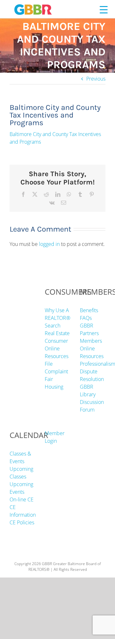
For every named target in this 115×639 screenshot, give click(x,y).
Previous (95, 78)
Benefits (89, 310)
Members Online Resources (91, 348)
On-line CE (22, 499)
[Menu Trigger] (103, 9)
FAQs (86, 317)
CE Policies (22, 522)
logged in (49, 244)
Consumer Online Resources (56, 348)
